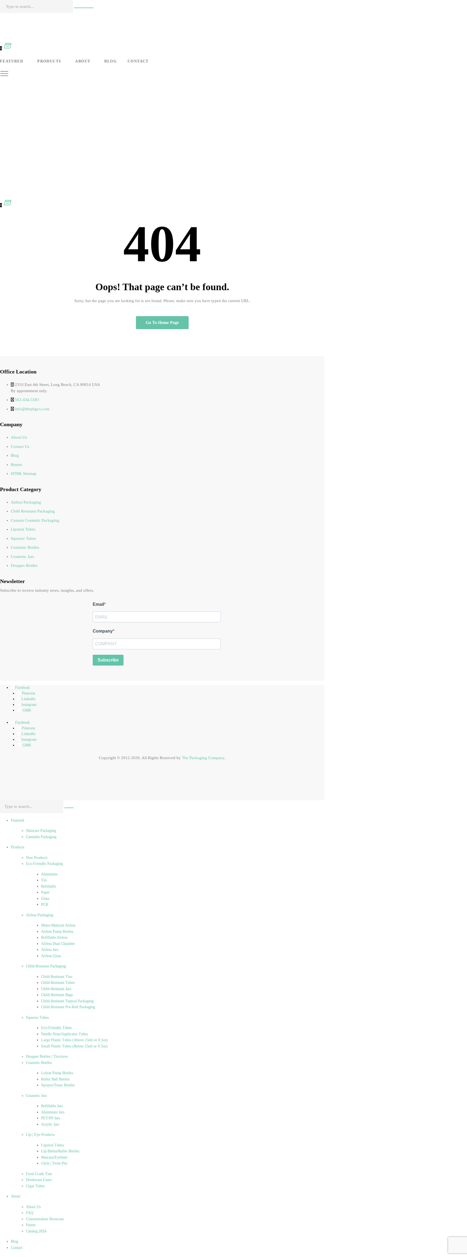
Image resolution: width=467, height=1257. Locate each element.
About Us (19, 437)
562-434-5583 (27, 400)
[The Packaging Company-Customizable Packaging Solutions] (124, 26)
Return (16, 464)
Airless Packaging (26, 502)
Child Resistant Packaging (33, 511)
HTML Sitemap (23, 473)
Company (103, 631)
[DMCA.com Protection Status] (13, 786)
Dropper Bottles (24, 565)
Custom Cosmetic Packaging (35, 520)
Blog (15, 455)
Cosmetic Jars (22, 556)
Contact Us (20, 446)
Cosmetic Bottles (25, 547)
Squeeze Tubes (23, 538)
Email (98, 604)
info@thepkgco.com (32, 409)
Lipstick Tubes (23, 529)
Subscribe (108, 660)
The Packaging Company (203, 758)
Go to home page (162, 322)
